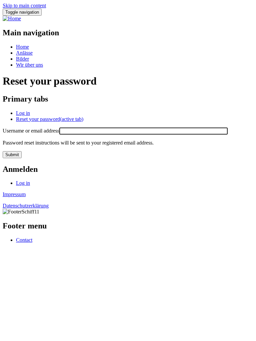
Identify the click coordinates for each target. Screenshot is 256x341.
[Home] (12, 18)
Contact (24, 240)
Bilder (22, 59)
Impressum (14, 194)
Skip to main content (24, 5)
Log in (23, 113)
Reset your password (49, 119)
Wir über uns (29, 65)
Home (22, 47)
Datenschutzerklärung (26, 205)
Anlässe (24, 53)
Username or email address (31, 131)
